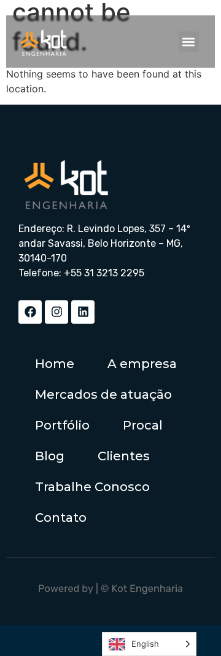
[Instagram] (56, 312)
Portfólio (62, 425)
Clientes (124, 456)
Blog (49, 456)
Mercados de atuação (103, 394)
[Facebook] (30, 312)
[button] (189, 41)
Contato (61, 517)
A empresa (142, 363)
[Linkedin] (83, 312)
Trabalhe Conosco (92, 486)
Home (54, 363)
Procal (143, 425)
